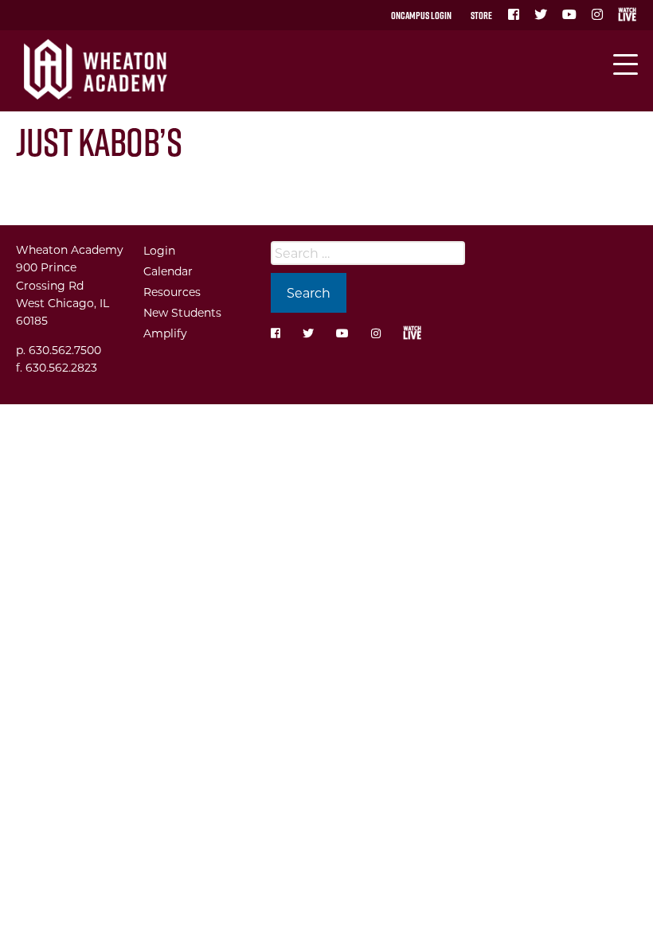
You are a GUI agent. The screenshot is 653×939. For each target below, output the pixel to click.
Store (481, 15)
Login (159, 250)
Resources (172, 291)
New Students (182, 312)
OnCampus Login (421, 15)
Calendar (168, 271)
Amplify (165, 333)
